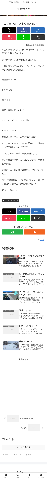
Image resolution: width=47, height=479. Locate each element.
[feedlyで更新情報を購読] (12, 232)
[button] (38, 37)
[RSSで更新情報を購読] (34, 232)
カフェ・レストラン (11, 200)
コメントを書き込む (24, 447)
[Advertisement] (23, 385)
